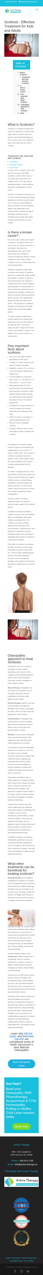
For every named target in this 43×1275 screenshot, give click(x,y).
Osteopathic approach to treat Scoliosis (25, 108)
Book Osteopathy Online (21, 1064)
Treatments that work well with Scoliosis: (26, 80)
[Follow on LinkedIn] (28, 1271)
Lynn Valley (28, 1261)
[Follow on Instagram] (21, 1271)
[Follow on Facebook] (15, 1271)
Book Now (21, 1126)
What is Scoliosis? (23, 74)
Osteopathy (13, 162)
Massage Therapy (15, 165)
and (21, 1036)
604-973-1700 (12, 2)
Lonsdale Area (15, 1261)
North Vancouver (13, 1258)
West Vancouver (29, 1258)
